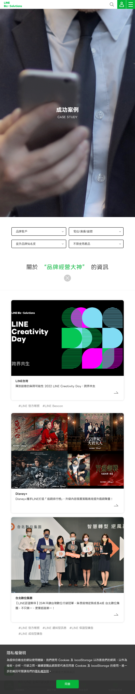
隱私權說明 (42, 671)
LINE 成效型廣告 (31, 634)
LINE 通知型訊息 (55, 628)
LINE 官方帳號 (30, 406)
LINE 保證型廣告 (82, 628)
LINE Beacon (54, 406)
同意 (67, 684)
